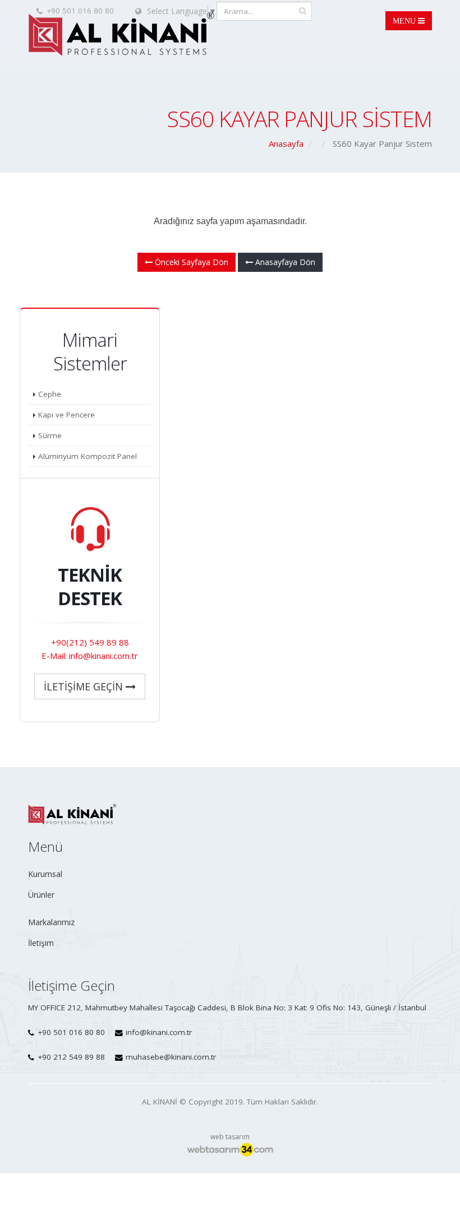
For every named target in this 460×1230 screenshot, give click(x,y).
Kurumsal (45, 874)
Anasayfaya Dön (284, 262)
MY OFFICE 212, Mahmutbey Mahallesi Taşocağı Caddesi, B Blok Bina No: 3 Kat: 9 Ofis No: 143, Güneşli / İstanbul (227, 1007)
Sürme (50, 435)
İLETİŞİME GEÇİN (85, 686)
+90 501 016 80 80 (71, 1032)
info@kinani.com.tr (159, 1032)
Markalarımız (51, 922)
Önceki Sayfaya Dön (190, 262)
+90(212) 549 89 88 (90, 642)
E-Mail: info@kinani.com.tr (90, 655)
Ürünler (41, 894)
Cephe (49, 394)
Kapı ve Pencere (66, 415)
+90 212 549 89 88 (71, 1057)
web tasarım (230, 1136)
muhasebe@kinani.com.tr (171, 1057)
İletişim (41, 942)
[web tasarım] (230, 1149)
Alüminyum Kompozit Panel (87, 456)
